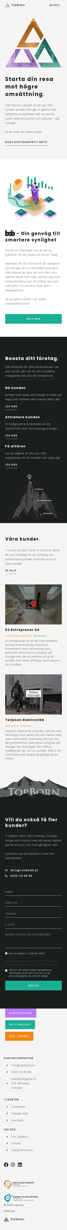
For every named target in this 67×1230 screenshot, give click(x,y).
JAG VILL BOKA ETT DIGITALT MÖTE (26, 953)
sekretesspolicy (22, 964)
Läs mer (11, 406)
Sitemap (9, 1211)
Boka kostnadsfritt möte (26, 142)
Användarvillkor (43, 964)
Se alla (10, 570)
